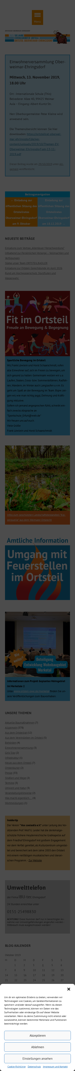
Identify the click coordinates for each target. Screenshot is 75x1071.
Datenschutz (34, 1066)
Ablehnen (37, 1047)
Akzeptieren (38, 1035)
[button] (69, 989)
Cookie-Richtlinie (17, 1066)
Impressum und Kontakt (55, 1066)
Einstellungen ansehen (37, 1059)
